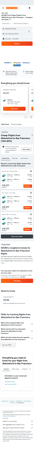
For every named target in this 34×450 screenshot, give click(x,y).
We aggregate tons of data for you (13, 424)
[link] (17, 281)
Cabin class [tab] (15, 369)
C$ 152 (4, 15)
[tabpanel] (17, 273)
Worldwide (18, 401)
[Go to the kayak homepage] (11, 8)
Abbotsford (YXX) (10, 382)
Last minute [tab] (24, 158)
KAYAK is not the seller (10, 421)
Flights (12, 401)
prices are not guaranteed (9, 416)
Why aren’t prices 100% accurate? (13, 428)
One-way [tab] (15, 158)
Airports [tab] (6, 369)
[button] (3, 8)
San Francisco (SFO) (10, 384)
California (12, 402)
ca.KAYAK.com (5, 401)
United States (27, 401)
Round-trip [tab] (5, 158)
